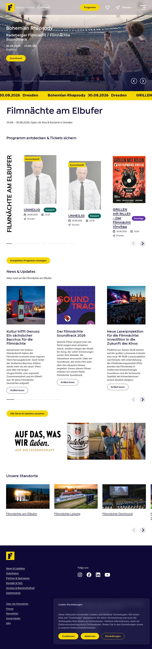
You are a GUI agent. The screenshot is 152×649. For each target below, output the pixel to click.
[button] (108, 7)
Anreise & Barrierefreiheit (20, 588)
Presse (10, 608)
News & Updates (15, 568)
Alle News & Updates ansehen (27, 413)
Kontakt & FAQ (14, 583)
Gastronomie (13, 592)
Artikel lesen (19, 390)
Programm (90, 7)
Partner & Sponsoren (18, 578)
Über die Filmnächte (17, 603)
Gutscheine (12, 573)
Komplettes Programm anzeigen (28, 260)
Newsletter (12, 613)
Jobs (8, 623)
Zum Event (16, 58)
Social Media (13, 618)
